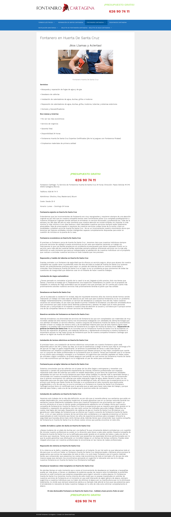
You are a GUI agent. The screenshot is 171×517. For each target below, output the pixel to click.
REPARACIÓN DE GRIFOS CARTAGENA (70, 22)
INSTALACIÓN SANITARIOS (47, 28)
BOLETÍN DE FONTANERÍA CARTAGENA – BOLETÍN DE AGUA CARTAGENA (85, 28)
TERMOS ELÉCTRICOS (45, 22)
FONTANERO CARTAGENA (95, 22)
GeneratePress (70, 514)
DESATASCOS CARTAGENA (118, 22)
